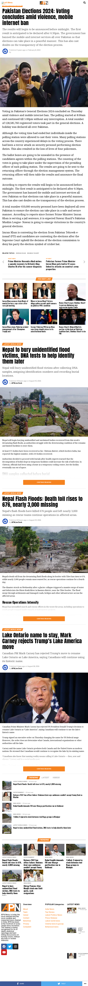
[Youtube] (4, 952)
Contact (26, 918)
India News (49, 909)
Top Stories (49, 912)
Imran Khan (21, 253)
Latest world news (52, 921)
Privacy (26, 924)
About (25, 909)
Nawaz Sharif (33, 253)
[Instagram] (15, 946)
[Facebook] (4, 946)
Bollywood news (51, 927)
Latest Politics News (53, 915)
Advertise (27, 921)
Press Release (51, 918)
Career (25, 915)
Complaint (27, 927)
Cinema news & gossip (54, 924)
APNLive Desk (16, 383)
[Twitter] (10, 946)
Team (25, 912)
